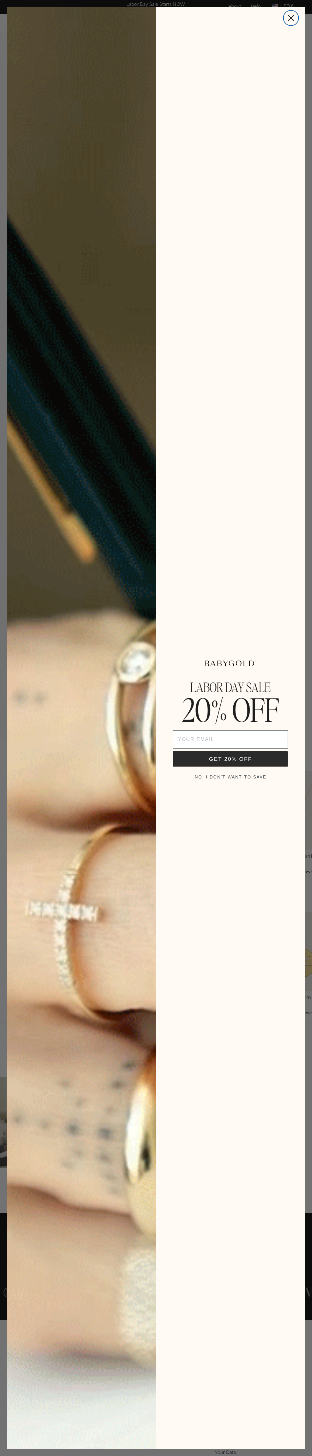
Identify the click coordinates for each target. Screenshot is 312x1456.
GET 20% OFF (230, 759)
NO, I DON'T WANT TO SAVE (230, 777)
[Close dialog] (291, 18)
